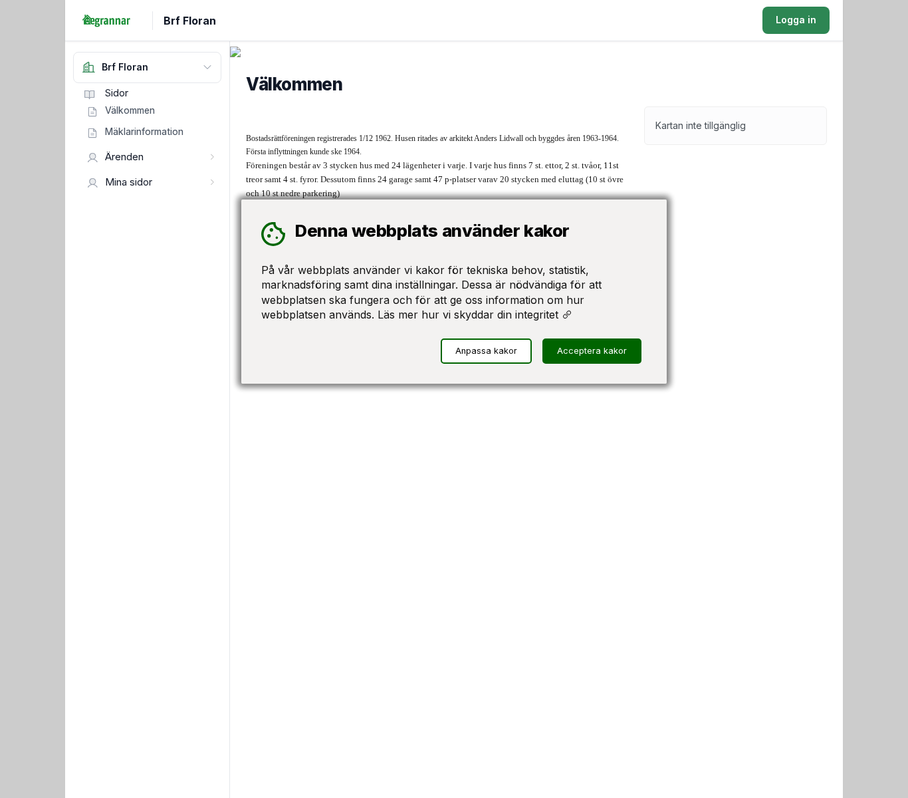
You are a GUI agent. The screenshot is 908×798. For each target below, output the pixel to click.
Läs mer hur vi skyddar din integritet (470, 314)
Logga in (796, 19)
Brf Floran (190, 20)
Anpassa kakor (486, 351)
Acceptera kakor (592, 351)
